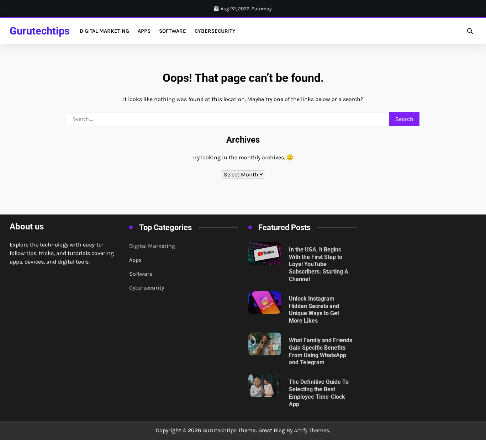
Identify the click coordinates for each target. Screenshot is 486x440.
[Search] (470, 31)
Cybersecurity (215, 31)
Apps (144, 31)
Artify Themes (311, 430)
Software (172, 31)
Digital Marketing (104, 31)
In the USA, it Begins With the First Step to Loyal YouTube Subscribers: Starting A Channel (318, 264)
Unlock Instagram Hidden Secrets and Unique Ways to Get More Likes (314, 309)
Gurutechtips (40, 31)
